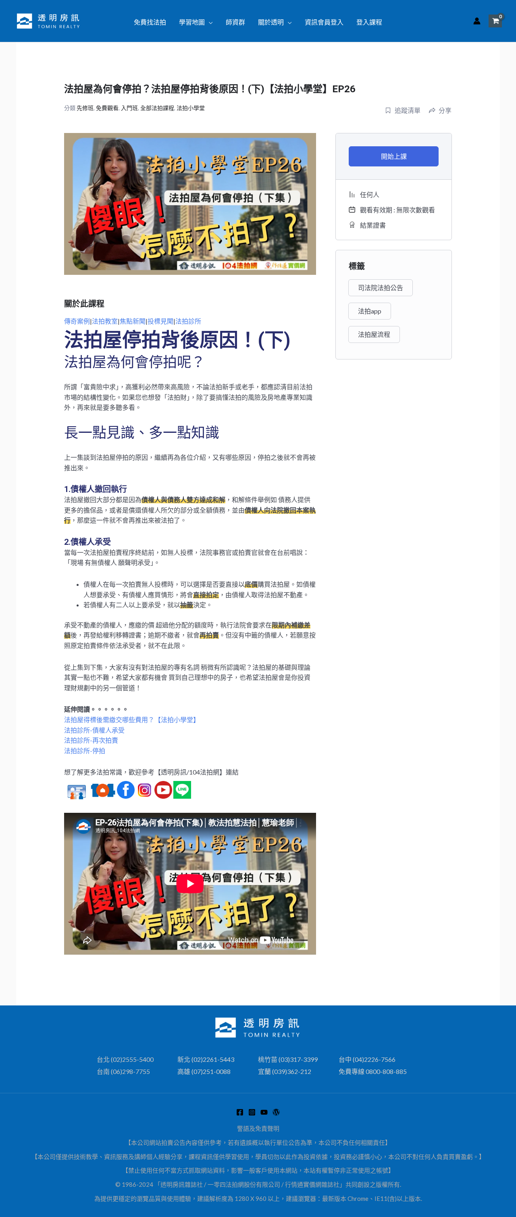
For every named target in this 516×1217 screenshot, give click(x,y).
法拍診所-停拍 (84, 750)
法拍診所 (188, 321)
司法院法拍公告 (380, 287)
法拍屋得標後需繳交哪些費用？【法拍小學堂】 (132, 719)
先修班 (85, 107)
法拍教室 (105, 321)
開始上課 (394, 156)
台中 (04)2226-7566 (367, 1059)
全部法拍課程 (157, 107)
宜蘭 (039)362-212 (284, 1071)
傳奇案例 (77, 321)
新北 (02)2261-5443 (205, 1059)
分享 (445, 110)
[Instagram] (252, 1112)
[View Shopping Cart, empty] (495, 21)
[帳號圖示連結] (477, 21)
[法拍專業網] (276, 1112)
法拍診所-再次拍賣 (91, 740)
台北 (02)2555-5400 (125, 1059)
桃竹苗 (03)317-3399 (288, 1059)
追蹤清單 (407, 110)
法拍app (369, 311)
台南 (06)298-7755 (123, 1071)
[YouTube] (264, 1112)
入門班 (129, 107)
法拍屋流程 (374, 334)
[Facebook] (239, 1112)
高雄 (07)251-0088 (204, 1071)
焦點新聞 (133, 321)
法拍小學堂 (191, 107)
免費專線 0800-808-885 (373, 1071)
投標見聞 (160, 321)
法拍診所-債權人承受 (94, 730)
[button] (209, 22)
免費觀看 (107, 107)
